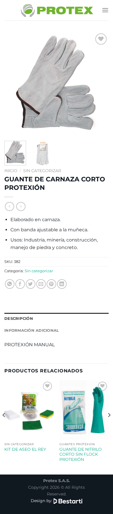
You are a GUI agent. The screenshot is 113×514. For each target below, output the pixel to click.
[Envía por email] (41, 284)
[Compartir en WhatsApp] (9, 284)
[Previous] (13, 84)
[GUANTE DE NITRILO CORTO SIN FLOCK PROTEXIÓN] (84, 409)
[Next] (99, 84)
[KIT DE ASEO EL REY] (29, 409)
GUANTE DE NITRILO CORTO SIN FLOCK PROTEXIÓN (80, 454)
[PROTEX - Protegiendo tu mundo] (57, 10)
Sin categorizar (42, 170)
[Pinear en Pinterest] (51, 284)
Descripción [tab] (18, 318)
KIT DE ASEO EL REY (25, 449)
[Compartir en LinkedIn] (62, 284)
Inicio (10, 170)
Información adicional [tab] (31, 330)
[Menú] (105, 10)
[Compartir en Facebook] (20, 284)
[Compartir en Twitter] (30, 284)
